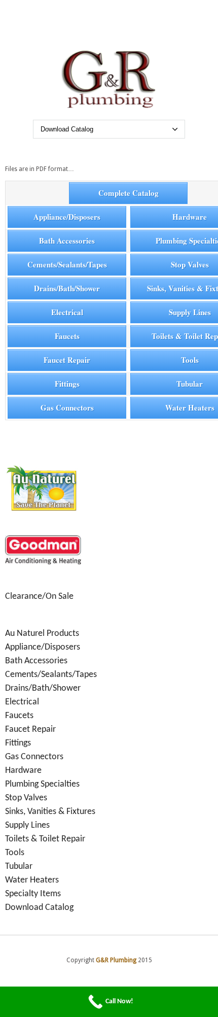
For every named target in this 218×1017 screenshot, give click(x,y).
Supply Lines (27, 825)
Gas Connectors (67, 407)
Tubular (18, 866)
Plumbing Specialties (42, 784)
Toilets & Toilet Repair (45, 839)
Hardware (23, 770)
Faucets (67, 336)
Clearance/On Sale (39, 596)
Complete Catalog (128, 192)
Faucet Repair (67, 359)
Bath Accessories (67, 240)
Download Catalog (39, 907)
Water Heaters (32, 880)
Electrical (67, 312)
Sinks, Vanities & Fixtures (50, 812)
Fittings (67, 383)
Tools (14, 853)
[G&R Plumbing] (109, 109)
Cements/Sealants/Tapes (67, 264)
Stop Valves (26, 798)
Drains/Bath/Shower (67, 288)
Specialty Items (33, 894)
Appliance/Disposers (66, 216)
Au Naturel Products (42, 633)
